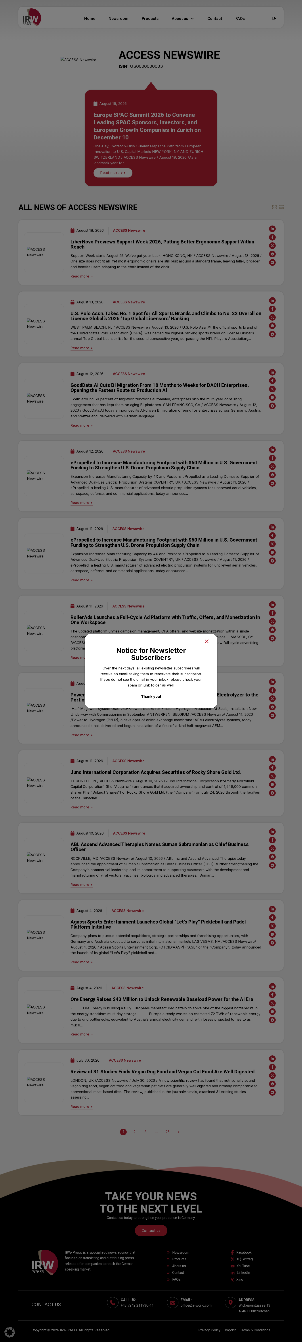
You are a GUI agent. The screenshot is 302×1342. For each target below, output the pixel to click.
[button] (9, 1332)
